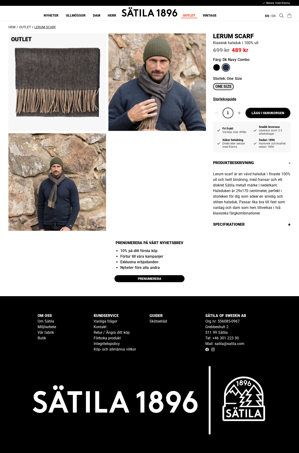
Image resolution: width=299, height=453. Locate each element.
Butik (42, 338)
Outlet (189, 15)
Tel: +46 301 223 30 (222, 338)
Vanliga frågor (105, 321)
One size (223, 86)
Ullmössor (75, 15)
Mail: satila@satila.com (224, 343)
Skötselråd (158, 321)
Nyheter (51, 15)
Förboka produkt (107, 338)
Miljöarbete (47, 327)
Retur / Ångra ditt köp (112, 332)
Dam (96, 15)
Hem (11, 27)
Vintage (210, 15)
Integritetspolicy (107, 343)
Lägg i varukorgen (268, 113)
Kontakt (100, 327)
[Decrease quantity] (216, 113)
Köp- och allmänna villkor (115, 349)
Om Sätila (46, 321)
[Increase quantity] (239, 113)
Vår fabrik (46, 332)
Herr (112, 15)
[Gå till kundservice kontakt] (284, 438)
